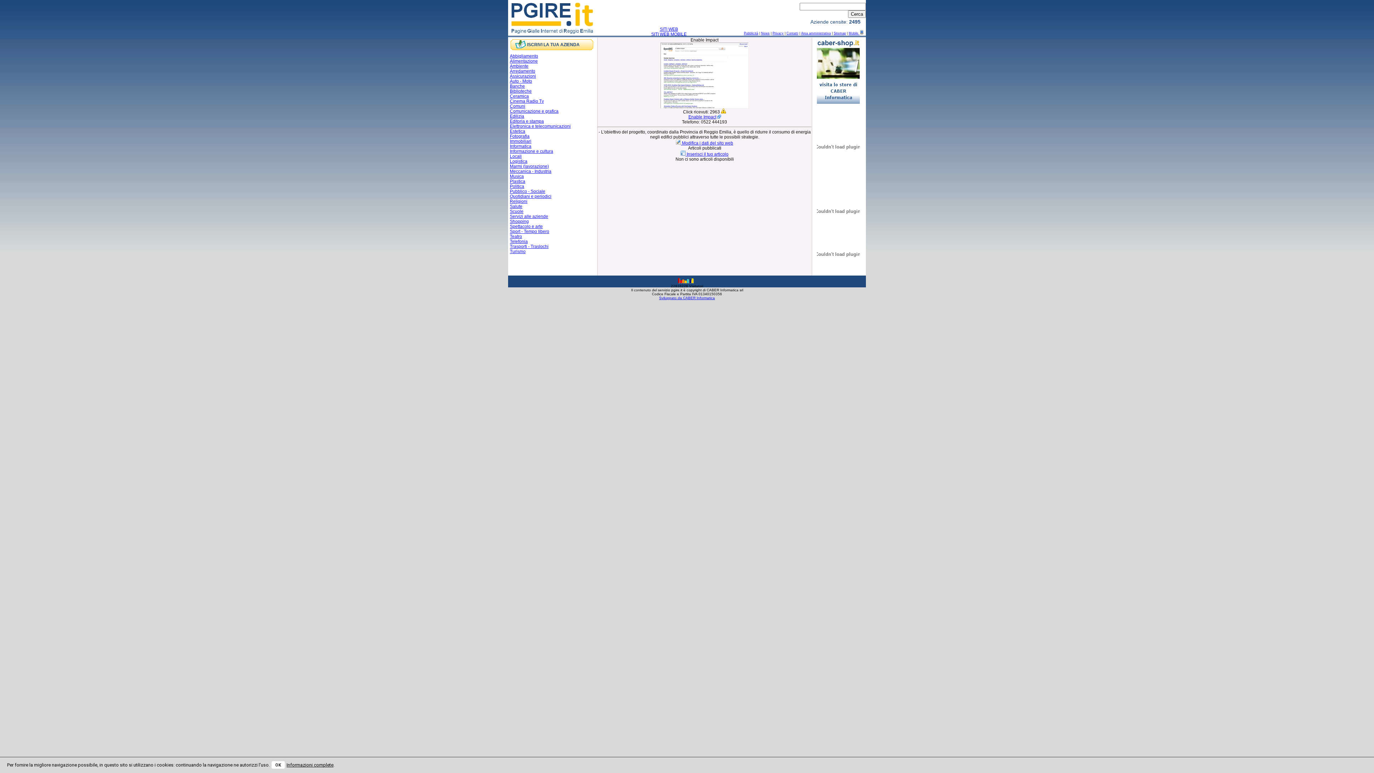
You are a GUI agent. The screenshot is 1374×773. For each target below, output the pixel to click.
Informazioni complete (310, 765)
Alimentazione (524, 61)
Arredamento (522, 71)
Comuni (517, 106)
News (765, 33)
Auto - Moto (521, 81)
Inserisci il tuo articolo (708, 154)
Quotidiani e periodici (530, 196)
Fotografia (520, 136)
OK (278, 765)
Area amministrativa (816, 33)
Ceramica (519, 96)
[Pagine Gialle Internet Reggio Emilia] (552, 33)
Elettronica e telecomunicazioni (540, 126)
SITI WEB (669, 29)
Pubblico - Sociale (527, 191)
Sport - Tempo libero (529, 231)
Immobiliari (520, 141)
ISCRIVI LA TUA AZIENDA (553, 44)
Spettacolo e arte (526, 226)
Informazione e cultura (531, 151)
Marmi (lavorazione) (529, 166)
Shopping (519, 221)
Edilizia (517, 116)
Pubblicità (751, 33)
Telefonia (519, 241)
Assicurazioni (523, 76)
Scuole (516, 211)
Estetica (517, 131)
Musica (517, 176)
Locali (516, 156)
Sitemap (840, 33)
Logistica (518, 161)
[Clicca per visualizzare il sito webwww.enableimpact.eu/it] (705, 107)
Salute (516, 206)
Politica (517, 186)
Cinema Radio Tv (527, 101)
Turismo (518, 251)
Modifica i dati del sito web (707, 143)
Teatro (516, 236)
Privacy (778, 33)
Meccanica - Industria (530, 171)
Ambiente (519, 66)
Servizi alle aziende (529, 216)
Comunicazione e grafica (534, 111)
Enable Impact (702, 117)
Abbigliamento (524, 56)
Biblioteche (521, 91)
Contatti (792, 33)
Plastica (517, 181)
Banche (517, 86)
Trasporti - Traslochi (529, 246)
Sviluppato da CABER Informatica (687, 298)
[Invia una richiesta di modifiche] (679, 143)
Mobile (854, 33)
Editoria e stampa (527, 121)
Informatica (520, 146)
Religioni (518, 201)
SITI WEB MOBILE (669, 34)
